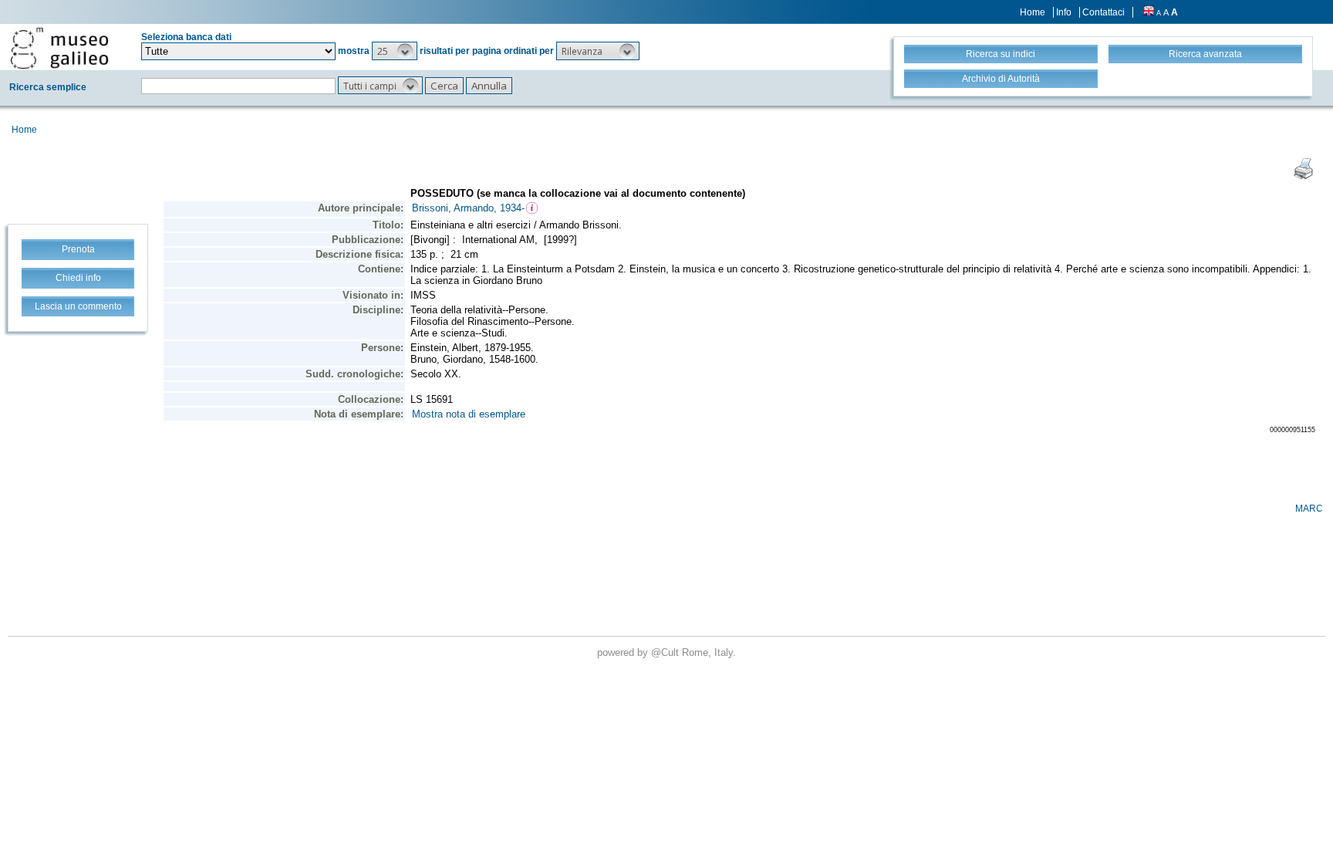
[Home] (59, 47)
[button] (394, 51)
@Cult (666, 652)
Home (1032, 12)
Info (1063, 12)
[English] (1148, 12)
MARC (1309, 508)
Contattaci (1103, 12)
